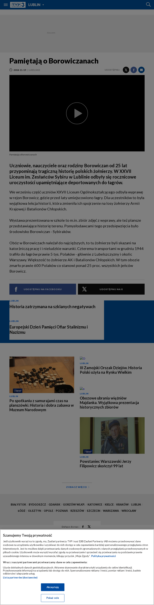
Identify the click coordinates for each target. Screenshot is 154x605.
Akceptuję (53, 587)
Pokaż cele (52, 597)
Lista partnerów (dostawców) (20, 577)
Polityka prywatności (103, 556)
